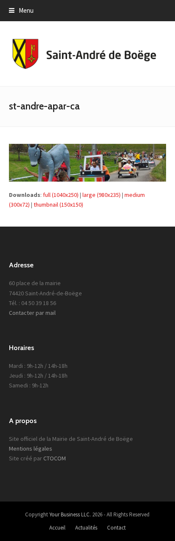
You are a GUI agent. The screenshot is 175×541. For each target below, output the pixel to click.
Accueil (57, 527)
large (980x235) (101, 195)
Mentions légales (30, 448)
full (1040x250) (61, 195)
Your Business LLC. (70, 514)
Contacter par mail (32, 313)
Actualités (86, 527)
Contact (116, 527)
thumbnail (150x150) (58, 204)
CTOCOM (54, 458)
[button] (21, 10)
